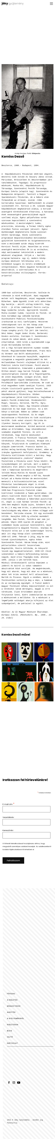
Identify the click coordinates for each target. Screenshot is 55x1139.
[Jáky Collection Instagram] (14, 1082)
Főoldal (11, 994)
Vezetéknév (8, 817)
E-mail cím (8, 804)
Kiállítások (12, 1025)
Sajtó (10, 1037)
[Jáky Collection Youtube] (19, 1082)
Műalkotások (14, 1006)
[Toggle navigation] (51, 4)
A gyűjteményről (15, 1018)
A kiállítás (12, 1000)
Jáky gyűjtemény (15, 3)
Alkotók (11, 1012)
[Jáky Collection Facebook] (9, 1082)
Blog (9, 1031)
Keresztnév (8, 830)
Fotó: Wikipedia (33, 153)
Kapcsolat (12, 1043)
